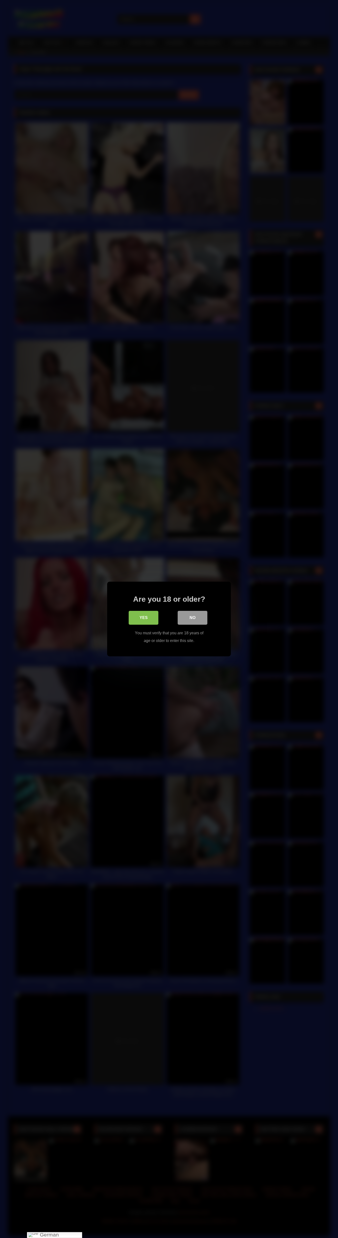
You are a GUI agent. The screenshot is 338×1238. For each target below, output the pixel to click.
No (192, 618)
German (48, 1235)
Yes (144, 618)
